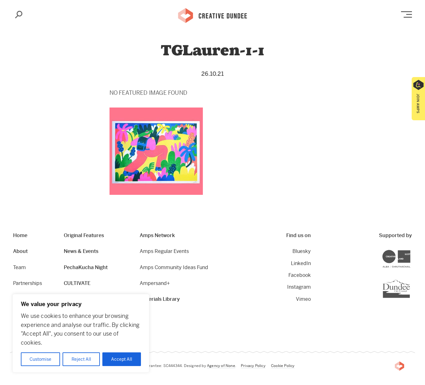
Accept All (121, 359)
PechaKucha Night (86, 267)
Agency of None (221, 365)
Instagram (299, 287)
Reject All (81, 359)
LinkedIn (301, 263)
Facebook (299, 275)
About (20, 251)
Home (20, 235)
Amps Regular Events (164, 251)
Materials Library (160, 299)
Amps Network (157, 235)
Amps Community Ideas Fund (174, 267)
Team (19, 267)
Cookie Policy (283, 365)
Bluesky (301, 251)
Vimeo (303, 299)
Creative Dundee (212, 15)
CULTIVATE (77, 283)
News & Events (81, 251)
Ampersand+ (155, 283)
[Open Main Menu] (406, 14)
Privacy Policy (253, 365)
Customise (40, 359)
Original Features (84, 235)
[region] (80, 333)
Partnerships (27, 283)
